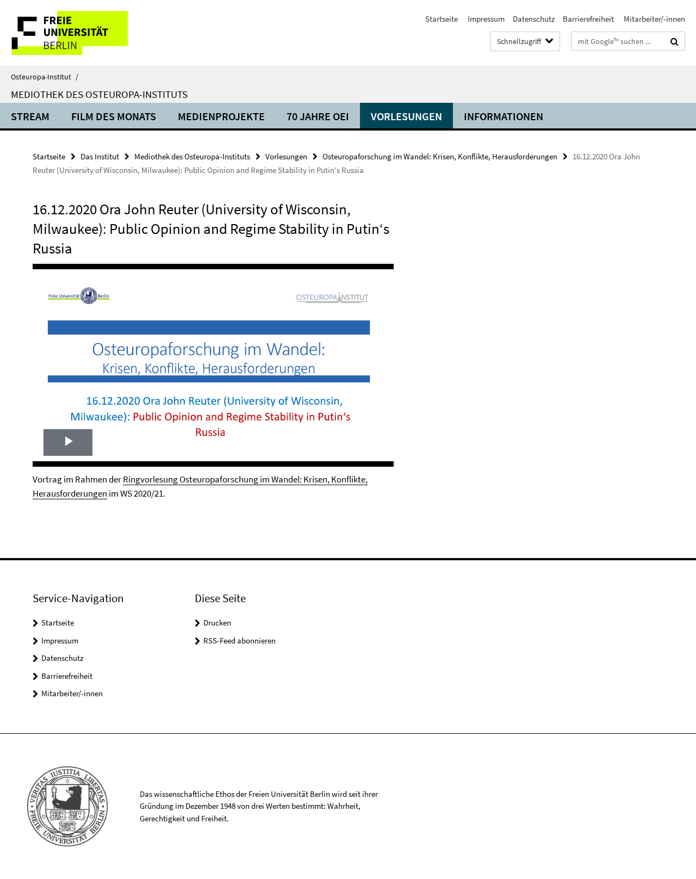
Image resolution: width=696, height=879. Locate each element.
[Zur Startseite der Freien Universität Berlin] (91, 33)
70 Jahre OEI (318, 116)
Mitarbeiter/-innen (653, 19)
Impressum (485, 19)
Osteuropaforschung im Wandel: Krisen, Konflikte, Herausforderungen (439, 156)
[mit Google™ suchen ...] (674, 41)
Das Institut (99, 156)
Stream (30, 116)
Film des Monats (113, 116)
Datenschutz (534, 19)
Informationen (503, 116)
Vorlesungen (406, 116)
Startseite (441, 19)
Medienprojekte (221, 116)
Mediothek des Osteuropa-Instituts (99, 94)
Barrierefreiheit (588, 19)
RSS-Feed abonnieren (239, 640)
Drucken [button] (217, 622)
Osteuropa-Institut (44, 77)
